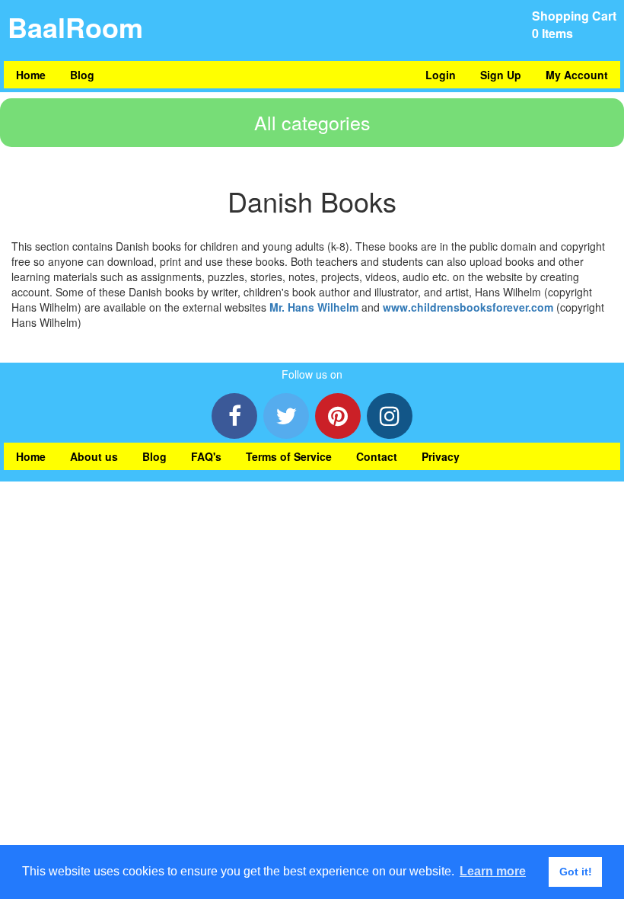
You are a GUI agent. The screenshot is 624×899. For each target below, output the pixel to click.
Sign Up (500, 74)
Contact (376, 456)
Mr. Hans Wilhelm (313, 307)
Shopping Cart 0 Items (574, 24)
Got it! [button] (575, 871)
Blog (82, 74)
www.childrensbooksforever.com (468, 307)
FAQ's (206, 456)
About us (94, 456)
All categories (312, 122)
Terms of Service (289, 456)
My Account (577, 74)
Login (440, 74)
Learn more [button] (493, 871)
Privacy (441, 456)
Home (31, 74)
